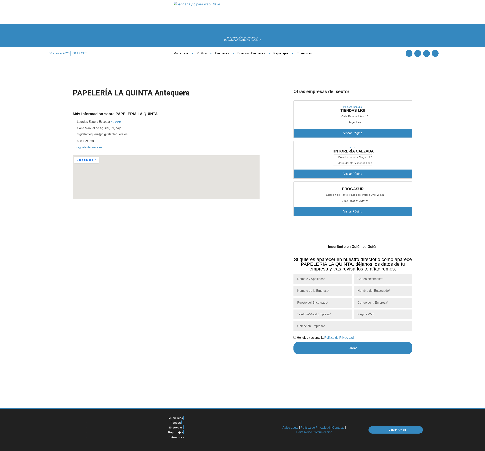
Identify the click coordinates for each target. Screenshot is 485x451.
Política (202, 53)
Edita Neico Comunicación (314, 432)
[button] (399, 53)
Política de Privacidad (339, 337)
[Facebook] (409, 53)
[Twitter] (417, 53)
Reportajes (280, 53)
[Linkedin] (426, 53)
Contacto (338, 427)
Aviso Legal (290, 427)
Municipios (181, 53)
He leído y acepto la (325, 337)
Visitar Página (352, 133)
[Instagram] (435, 53)
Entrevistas (304, 53)
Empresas (222, 53)
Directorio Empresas (251, 53)
